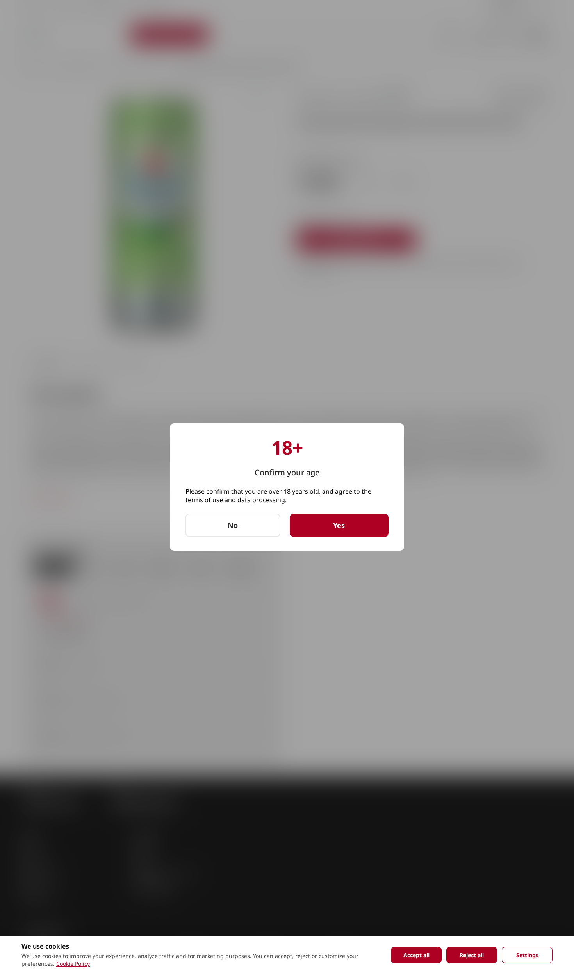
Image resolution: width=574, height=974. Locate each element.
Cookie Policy (73, 963)
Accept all (416, 955)
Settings (527, 955)
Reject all (472, 955)
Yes (339, 525)
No (233, 525)
